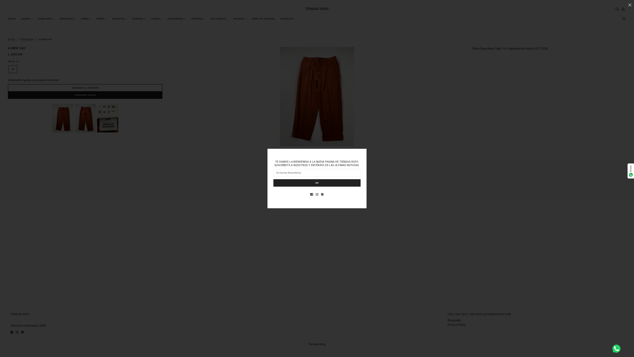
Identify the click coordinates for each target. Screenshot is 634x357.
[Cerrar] (630, 4)
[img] (311, 194)
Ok (317, 182)
